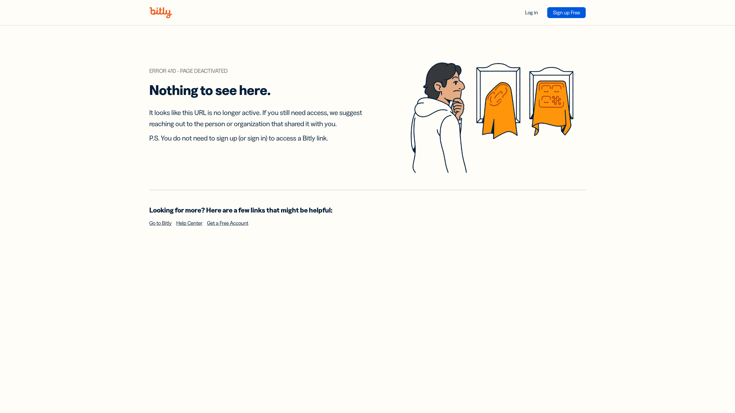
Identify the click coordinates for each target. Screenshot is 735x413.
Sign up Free (566, 12)
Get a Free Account (227, 223)
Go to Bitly (160, 223)
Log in (531, 12)
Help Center (189, 223)
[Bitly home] (160, 12)
